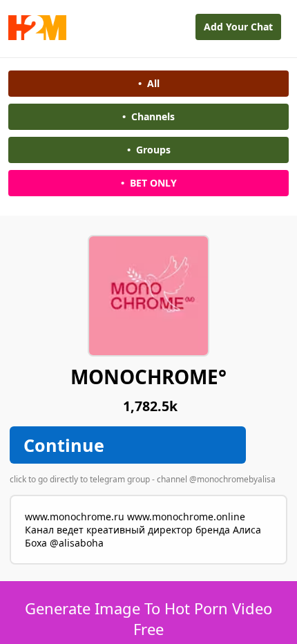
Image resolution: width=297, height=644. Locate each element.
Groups (149, 149)
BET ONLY (149, 182)
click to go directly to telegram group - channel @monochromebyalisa (143, 479)
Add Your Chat (238, 26)
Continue (63, 445)
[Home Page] (37, 36)
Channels (148, 116)
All (149, 83)
